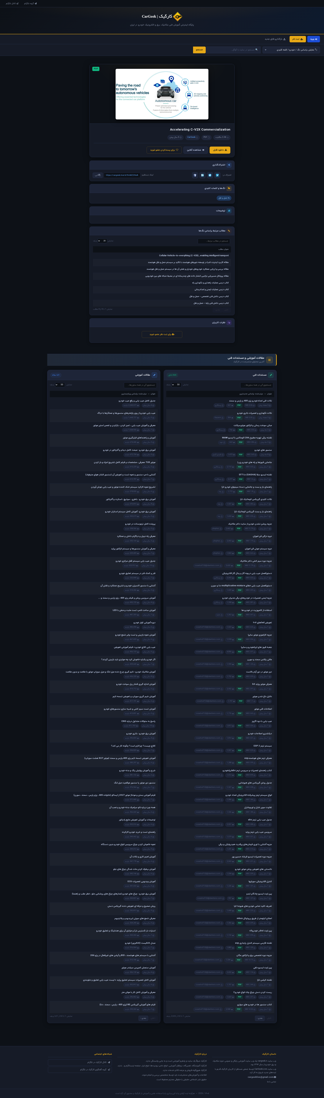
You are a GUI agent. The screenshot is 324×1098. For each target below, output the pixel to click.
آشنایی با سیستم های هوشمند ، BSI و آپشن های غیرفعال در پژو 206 (122, 955)
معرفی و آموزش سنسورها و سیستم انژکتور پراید (133, 549)
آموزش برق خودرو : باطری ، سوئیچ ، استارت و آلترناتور (130, 499)
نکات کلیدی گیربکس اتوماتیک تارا (256, 499)
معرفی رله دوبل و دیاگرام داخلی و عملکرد (136, 536)
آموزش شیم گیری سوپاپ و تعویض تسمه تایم (134, 696)
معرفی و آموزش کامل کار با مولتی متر (138, 992)
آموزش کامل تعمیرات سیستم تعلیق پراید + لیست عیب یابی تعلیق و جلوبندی (119, 980)
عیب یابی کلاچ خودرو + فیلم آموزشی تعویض (134, 647)
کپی (97, 175)
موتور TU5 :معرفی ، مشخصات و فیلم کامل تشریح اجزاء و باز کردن (124, 462)
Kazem (218, 417)
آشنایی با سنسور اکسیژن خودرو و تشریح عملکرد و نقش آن (127, 585)
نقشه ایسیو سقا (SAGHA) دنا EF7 (255, 474)
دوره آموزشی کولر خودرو (144, 622)
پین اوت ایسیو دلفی (262, 967)
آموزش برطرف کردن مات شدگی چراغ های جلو (134, 869)
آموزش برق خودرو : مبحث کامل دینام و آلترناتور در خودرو (129, 450)
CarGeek (191, 137)
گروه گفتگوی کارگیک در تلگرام (93, 1069)
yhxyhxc (215, 528)
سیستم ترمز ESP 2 (263, 746)
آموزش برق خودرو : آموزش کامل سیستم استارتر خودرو (130, 511)
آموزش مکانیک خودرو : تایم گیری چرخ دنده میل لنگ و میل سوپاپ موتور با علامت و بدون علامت (110, 672)
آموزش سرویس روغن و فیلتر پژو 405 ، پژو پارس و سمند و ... (126, 598)
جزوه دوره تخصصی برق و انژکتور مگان (254, 955)
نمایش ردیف (103, 240)
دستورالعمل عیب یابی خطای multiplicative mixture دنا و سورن (241, 585)
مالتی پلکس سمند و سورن (259, 659)
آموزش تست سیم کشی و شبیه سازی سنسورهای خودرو (129, 709)
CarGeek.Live (260, 1069)
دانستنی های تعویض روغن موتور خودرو (253, 869)
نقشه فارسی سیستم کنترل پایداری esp (253, 943)
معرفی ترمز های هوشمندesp (258, 758)
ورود (312, 39)
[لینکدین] (202, 175)
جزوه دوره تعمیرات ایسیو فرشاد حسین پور (252, 856)
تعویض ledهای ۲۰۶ (262, 622)
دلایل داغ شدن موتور (262, 696)
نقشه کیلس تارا (264, 980)
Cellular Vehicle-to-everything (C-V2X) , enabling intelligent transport (194, 255)
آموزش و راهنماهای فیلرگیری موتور (139, 438)
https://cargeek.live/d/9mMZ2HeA (122, 175)
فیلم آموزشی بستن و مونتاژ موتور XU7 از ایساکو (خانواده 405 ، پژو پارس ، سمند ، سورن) (114, 795)
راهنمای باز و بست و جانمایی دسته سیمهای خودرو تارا (247, 487)
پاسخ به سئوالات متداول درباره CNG (138, 721)
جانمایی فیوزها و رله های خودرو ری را (254, 462)
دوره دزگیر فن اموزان (262, 536)
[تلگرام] (217, 175)
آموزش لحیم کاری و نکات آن (142, 856)
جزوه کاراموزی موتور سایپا (260, 635)
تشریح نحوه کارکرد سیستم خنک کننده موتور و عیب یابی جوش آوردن (123, 487)
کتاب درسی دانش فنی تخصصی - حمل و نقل (209, 296)
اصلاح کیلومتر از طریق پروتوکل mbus (254, 918)
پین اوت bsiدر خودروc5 (260, 931)
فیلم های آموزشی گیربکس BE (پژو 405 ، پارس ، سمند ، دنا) (127, 1004)
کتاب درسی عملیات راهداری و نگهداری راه (210, 283)
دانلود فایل (218, 150)
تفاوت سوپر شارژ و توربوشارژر (258, 807)
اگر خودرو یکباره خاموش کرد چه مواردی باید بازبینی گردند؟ (128, 659)
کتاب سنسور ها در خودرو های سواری (254, 1004)
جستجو (199, 49)
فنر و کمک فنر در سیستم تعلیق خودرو (137, 573)
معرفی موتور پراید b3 (262, 684)
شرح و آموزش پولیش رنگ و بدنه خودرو (137, 770)
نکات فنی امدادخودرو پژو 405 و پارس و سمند (250, 401)
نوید (221, 442)
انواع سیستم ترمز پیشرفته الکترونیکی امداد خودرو (248, 795)
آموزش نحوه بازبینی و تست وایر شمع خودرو (135, 635)
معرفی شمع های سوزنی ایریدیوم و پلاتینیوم (134, 918)
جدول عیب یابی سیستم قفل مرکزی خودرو (135, 561)
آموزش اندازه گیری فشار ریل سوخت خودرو (135, 684)
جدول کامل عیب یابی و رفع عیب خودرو (137, 401)
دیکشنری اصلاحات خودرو (260, 733)
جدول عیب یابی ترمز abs (260, 820)
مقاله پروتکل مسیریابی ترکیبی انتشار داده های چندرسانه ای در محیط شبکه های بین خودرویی (187, 276)
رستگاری (218, 405)
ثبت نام (295, 39)
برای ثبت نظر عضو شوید (161, 334)
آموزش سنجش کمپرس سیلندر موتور (138, 967)
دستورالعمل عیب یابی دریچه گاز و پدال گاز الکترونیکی (247, 573)
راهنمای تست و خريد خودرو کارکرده (138, 832)
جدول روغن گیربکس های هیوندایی (255, 783)
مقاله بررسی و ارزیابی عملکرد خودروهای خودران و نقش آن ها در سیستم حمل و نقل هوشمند (187, 269)
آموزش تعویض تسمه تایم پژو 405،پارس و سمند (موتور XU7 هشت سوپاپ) (119, 758)
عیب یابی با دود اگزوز (262, 721)
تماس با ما (271, 1081)
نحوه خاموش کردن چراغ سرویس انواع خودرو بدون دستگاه (128, 844)
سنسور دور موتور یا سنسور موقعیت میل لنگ (134, 783)
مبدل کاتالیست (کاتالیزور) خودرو (140, 943)
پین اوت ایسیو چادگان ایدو (259, 894)
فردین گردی (217, 454)
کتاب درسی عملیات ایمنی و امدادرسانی (212, 289)
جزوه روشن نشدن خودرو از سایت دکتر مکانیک (250, 524)
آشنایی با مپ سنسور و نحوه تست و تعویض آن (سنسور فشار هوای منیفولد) (120, 474)
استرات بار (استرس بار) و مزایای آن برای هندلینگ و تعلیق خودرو (125, 931)
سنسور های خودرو (263, 450)
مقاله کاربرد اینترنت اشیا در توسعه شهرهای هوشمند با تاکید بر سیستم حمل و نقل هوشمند (188, 262)
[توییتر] (210, 175)
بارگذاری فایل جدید (273, 39)
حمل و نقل (223, 198)
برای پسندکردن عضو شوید (162, 150)
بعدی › (260, 1018)
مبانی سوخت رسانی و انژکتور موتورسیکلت (253, 425)
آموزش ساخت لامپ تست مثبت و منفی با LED (134, 610)
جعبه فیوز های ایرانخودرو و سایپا (256, 647)
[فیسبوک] (195, 175)
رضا (220, 491)
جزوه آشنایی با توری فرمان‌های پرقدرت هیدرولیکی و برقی (245, 844)
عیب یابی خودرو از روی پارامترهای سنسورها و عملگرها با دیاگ (126, 413)
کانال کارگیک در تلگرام (96, 1062)
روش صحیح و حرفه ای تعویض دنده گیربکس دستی (131, 906)
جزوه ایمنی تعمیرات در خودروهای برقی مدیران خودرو (247, 598)
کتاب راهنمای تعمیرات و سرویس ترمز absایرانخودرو (247, 770)
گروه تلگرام (29, 3)
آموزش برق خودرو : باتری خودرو (140, 733)
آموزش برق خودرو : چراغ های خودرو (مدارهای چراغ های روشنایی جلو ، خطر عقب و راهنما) (113, 894)
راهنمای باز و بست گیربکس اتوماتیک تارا (253, 511)
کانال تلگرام (11, 3)
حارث (218, 614)
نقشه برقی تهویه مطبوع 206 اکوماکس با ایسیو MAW (247, 438)
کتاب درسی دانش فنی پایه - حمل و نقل (211, 303)
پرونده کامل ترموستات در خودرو (140, 524)
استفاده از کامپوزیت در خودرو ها (256, 610)
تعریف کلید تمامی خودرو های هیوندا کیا (253, 906)
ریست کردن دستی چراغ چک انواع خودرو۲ (252, 992)
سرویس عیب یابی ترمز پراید (258, 832)
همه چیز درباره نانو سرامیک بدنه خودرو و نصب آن (132, 807)
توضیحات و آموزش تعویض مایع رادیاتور (137, 820)
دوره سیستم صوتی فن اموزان (258, 549)
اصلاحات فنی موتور (263, 709)
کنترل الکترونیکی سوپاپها (260, 881)
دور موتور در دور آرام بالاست (259, 672)
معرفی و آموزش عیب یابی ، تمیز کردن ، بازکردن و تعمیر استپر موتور (124, 425)
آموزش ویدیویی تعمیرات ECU (141, 881)
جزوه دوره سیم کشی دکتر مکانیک (256, 561)
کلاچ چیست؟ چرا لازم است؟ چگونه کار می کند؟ (133, 746)
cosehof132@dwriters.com (207, 565)
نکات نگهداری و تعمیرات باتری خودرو (254, 413)
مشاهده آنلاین (194, 150)
